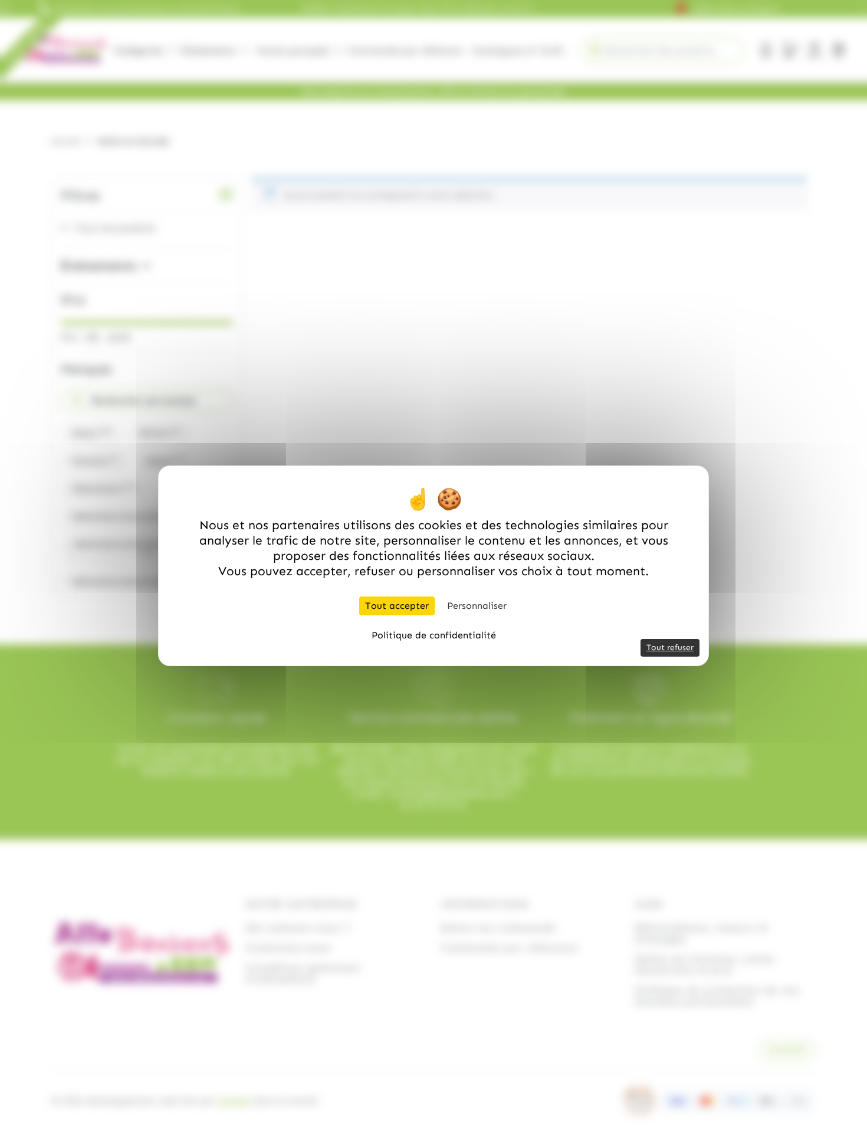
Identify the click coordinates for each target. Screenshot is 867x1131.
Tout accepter (397, 605)
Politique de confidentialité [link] (434, 635)
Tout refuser (670, 647)
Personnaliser (477, 605)
